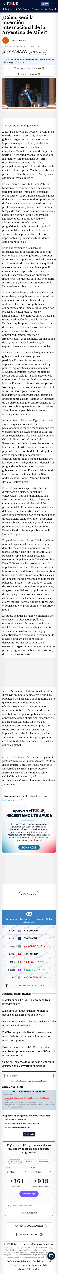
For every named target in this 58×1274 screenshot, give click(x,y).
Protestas (9, 9)
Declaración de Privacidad (19, 1261)
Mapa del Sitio (24, 1269)
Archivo (36, 1269)
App (46, 4)
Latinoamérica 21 (19, 40)
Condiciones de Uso (42, 1261)
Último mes (43, 1161)
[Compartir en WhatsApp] (4, 52)
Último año (29, 1161)
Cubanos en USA (39, 9)
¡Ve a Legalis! (29, 1134)
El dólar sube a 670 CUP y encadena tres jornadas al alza (26, 1001)
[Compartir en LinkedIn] (19, 52)
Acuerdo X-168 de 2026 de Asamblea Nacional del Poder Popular (27, 1099)
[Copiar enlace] (24, 52)
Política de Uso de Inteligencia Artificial (29, 1265)
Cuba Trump (23, 9)
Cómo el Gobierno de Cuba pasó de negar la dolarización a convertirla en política (28, 1063)
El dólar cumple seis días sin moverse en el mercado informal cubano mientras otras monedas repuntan (27, 1036)
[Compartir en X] (14, 52)
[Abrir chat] (51, 1256)
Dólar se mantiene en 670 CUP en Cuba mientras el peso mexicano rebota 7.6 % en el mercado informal (28, 1051)
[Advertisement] (29, 114)
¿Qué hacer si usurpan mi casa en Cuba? (17, 1127)
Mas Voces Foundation (42, 1244)
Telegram (20, 62)
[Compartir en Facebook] (9, 52)
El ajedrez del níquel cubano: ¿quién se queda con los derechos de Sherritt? (25, 1012)
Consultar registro (29, 1212)
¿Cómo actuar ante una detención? (15, 1119)
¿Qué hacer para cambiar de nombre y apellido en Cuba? (22, 1123)
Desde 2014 (15, 1161)
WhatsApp (8, 62)
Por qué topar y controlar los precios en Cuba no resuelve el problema (29, 1023)
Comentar (38, 52)
